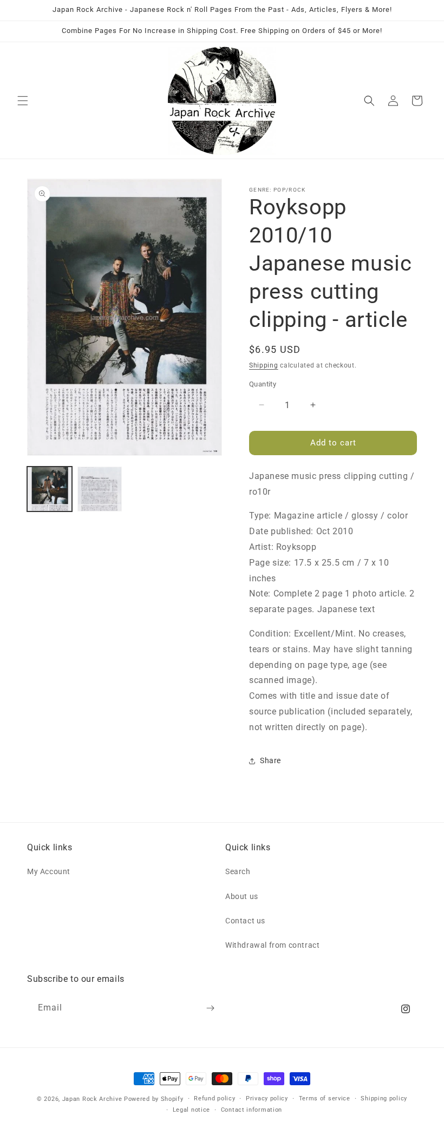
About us (241, 896)
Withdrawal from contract (272, 945)
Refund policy (214, 1098)
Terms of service (324, 1098)
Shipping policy (384, 1098)
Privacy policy (267, 1098)
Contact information (251, 1109)
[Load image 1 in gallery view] (49, 489)
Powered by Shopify (154, 1099)
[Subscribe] (210, 1008)
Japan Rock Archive (92, 1099)
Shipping (263, 365)
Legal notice (191, 1109)
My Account (48, 871)
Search (238, 871)
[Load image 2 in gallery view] (99, 489)
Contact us (245, 920)
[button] (23, 101)
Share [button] (270, 760)
